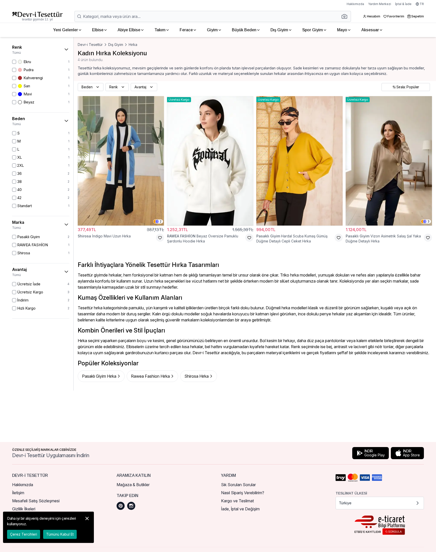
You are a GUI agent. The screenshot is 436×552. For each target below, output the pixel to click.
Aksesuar (370, 30)
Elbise (97, 30)
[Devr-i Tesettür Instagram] (131, 506)
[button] (345, 16)
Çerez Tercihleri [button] (23, 534)
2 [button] (160, 221)
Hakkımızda (355, 4)
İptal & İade (403, 4)
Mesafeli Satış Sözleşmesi (36, 500)
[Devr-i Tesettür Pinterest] (121, 506)
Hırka (133, 44)
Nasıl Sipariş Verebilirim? (242, 492)
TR (422, 4)
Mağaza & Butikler (133, 484)
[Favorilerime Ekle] (160, 238)
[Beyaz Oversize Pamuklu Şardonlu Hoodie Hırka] (210, 161)
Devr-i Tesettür (90, 44)
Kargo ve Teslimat (237, 500)
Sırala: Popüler (407, 87)
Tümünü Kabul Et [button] (60, 534)
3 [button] (428, 221)
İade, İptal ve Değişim (240, 508)
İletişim (18, 492)
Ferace (186, 30)
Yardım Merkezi (379, 4)
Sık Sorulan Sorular (238, 484)
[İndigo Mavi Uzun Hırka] (121, 161)
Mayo (342, 30)
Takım (160, 30)
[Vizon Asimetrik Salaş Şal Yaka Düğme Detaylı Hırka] (389, 161)
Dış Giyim (279, 30)
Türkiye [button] (345, 503)
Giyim (212, 30)
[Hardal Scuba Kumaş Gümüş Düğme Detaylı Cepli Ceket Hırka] (299, 161)
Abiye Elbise (129, 30)
